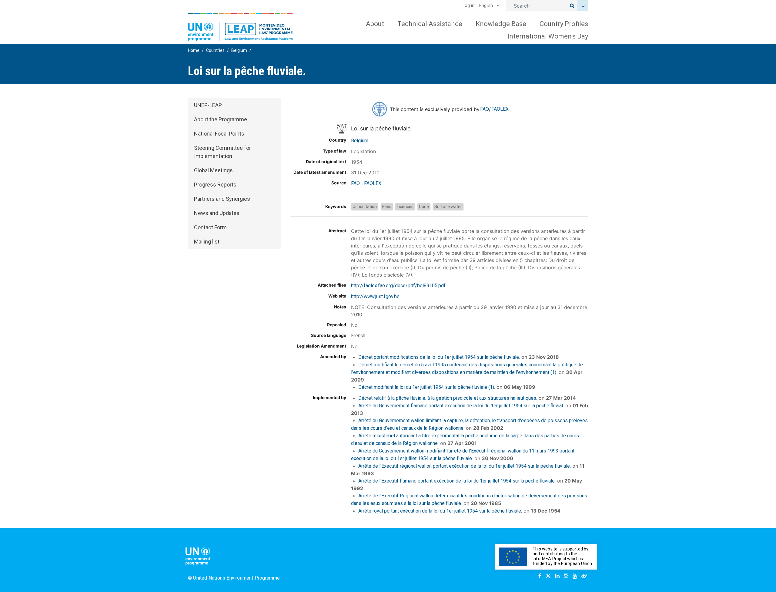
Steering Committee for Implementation (222, 152)
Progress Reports (215, 184)
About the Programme (220, 119)
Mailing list (206, 241)
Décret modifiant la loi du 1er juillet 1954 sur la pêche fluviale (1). (426, 387)
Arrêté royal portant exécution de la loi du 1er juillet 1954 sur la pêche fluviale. (440, 511)
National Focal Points (219, 133)
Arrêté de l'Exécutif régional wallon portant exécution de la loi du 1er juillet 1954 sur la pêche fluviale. (464, 466)
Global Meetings (213, 170)
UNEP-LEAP (208, 105)
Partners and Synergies (222, 199)
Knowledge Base (501, 24)
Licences (405, 206)
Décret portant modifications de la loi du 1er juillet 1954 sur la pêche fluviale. (439, 357)
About (375, 24)
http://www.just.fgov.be (375, 296)
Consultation (365, 206)
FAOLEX (500, 109)
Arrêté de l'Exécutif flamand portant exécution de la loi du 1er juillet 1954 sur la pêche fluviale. (457, 481)
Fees (386, 206)
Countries (215, 50)
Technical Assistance (429, 24)
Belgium (239, 50)
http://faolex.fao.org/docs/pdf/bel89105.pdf (398, 285)
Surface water (448, 206)
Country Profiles (564, 24)
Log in (468, 5)
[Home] (240, 27)
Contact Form (210, 227)
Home (193, 50)
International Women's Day (547, 36)
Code (424, 206)
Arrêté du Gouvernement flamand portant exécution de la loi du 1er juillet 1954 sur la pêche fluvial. (461, 406)
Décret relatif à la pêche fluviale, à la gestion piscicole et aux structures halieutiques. (447, 398)
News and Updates (216, 213)
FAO (484, 109)
